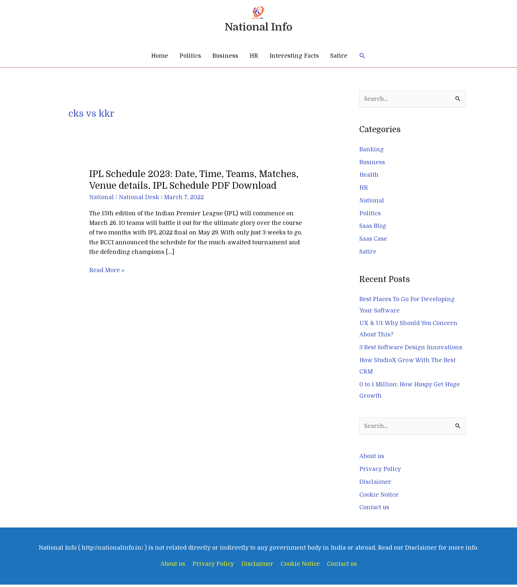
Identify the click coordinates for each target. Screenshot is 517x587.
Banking (371, 149)
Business (225, 56)
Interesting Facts (294, 56)
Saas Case (373, 239)
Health (369, 175)
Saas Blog (372, 226)
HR (254, 56)
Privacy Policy (380, 469)
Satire (338, 56)
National (101, 197)
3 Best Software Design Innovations (410, 347)
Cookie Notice (379, 495)
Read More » (106, 270)
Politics (190, 56)
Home (159, 56)
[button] (362, 56)
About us (371, 456)
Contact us (374, 507)
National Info (258, 27)
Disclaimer (375, 482)
